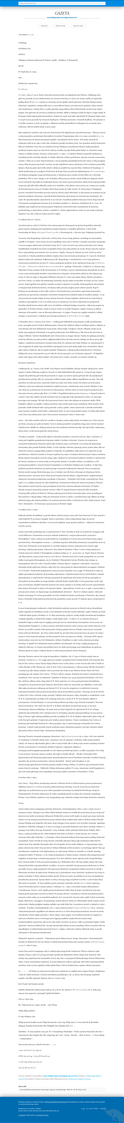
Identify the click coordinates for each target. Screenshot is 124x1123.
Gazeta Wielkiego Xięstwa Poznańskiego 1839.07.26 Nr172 (60, 1076)
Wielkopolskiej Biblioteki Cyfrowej (55, 1102)
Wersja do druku (78, 26)
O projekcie (21, 1115)
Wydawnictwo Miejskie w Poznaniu (80, 1079)
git (84, 1108)
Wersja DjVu (44, 26)
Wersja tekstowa (60, 26)
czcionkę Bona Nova (42, 1115)
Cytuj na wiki (22, 1086)
